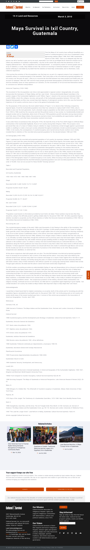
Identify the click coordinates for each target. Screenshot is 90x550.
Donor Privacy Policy (43, 547)
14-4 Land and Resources (25, 16)
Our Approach (36, 7)
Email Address (64, 521)
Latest (73, 7)
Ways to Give (65, 7)
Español (81, 1)
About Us (28, 7)
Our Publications (46, 7)
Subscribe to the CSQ (65, 489)
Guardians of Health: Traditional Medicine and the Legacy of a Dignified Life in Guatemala (44, 448)
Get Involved (56, 7)
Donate (80, 7)
